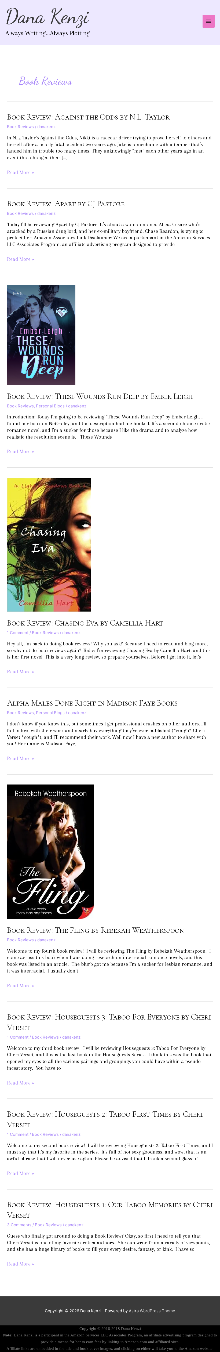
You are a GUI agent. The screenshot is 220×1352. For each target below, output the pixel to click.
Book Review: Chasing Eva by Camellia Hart (85, 623)
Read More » (20, 172)
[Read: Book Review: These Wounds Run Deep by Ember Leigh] (41, 334)
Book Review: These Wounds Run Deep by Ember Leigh (100, 396)
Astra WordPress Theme (152, 1310)
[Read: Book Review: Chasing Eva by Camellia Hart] (49, 544)
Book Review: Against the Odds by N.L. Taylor (88, 117)
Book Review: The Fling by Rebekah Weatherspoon (95, 930)
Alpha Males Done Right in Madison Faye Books (92, 703)
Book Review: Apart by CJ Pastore (65, 204)
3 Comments (19, 1224)
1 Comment (17, 632)
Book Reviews (20, 126)
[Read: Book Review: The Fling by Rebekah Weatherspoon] (50, 851)
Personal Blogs (50, 406)
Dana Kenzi (47, 16)
